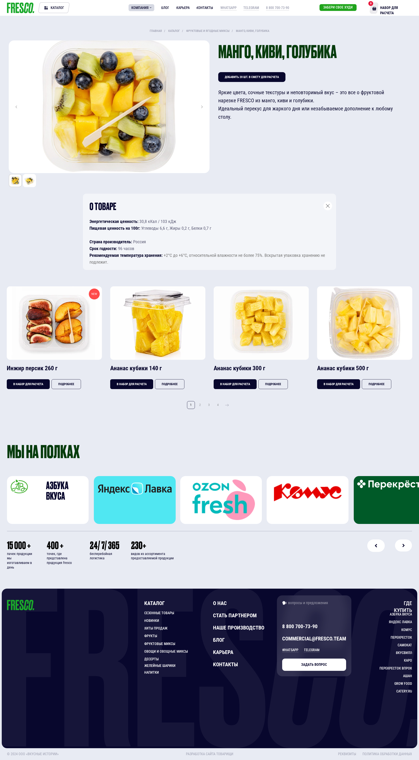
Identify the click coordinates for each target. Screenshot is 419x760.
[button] (386, 754)
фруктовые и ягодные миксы (208, 31)
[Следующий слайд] (202, 107)
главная (156, 31)
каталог (174, 31)
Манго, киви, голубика (252, 31)
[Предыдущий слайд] (16, 107)
